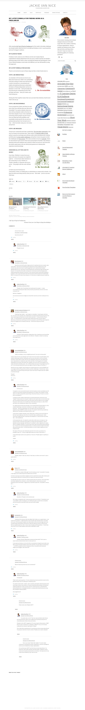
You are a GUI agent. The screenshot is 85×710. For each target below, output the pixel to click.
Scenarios (68, 117)
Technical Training (71, 122)
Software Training (71, 120)
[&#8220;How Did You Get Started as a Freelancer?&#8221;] (29, 201)
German (64, 103)
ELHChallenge (19, 216)
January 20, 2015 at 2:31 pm (25, 602)
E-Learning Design (68, 93)
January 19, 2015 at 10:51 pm (21, 562)
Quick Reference (70, 115)
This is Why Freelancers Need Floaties (43, 207)
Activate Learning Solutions (21, 310)
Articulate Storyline (65, 83)
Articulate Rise (67, 81)
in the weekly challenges (23, 137)
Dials (71, 91)
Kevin (16, 468)
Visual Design (62, 127)
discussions (22, 139)
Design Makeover (66, 91)
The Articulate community (40, 131)
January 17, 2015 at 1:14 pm (22, 537)
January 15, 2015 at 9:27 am (21, 469)
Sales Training (64, 117)
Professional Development (30, 216)
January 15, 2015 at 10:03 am (23, 494)
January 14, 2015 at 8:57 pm (21, 453)
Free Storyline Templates (68, 187)
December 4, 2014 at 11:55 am (23, 285)
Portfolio (70, 110)
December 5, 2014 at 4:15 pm (23, 332)
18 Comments (24, 22)
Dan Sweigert (18, 261)
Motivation (60, 110)
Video (71, 124)
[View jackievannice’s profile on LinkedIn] (61, 57)
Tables (65, 122)
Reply (12, 239)
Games (59, 104)
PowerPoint (60, 112)
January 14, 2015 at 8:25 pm (23, 386)
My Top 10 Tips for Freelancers (24, 46)
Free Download (61, 101)
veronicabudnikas (19, 350)
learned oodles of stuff (42, 133)
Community (15, 216)
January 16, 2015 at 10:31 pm (21, 517)
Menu (67, 108)
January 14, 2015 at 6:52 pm (21, 352)
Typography (66, 124)
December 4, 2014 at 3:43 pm (21, 311)
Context (60, 91)
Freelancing (24, 216)
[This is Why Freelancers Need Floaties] (44, 201)
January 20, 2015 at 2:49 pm (27, 615)
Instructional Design (65, 106)
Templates (60, 124)
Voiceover (70, 127)
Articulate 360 (61, 81)
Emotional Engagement (65, 99)
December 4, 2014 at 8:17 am (23, 245)
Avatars (69, 86)
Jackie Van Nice (42, 5)
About (64, 174)
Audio (66, 86)
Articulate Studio (60, 86)
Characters (61, 88)
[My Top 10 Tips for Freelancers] (15, 201)
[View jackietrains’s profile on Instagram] (59, 57)
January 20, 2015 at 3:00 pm (29, 640)
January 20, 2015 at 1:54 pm (23, 575)
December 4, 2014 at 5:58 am (21, 232)
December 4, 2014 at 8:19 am (21, 262)
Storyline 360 (60, 122)
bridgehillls (17, 515)
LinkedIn (44, 139)
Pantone (65, 110)
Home (64, 141)
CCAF (72, 86)
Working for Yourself (16, 215)
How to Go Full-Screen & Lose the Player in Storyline (68, 195)
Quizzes (58, 117)
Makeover (64, 108)
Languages (60, 108)
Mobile (70, 108)
